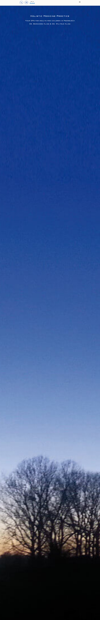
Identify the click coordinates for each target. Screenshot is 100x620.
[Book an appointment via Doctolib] (32, 2)
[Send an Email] (26, 2)
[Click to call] (21, 2)
